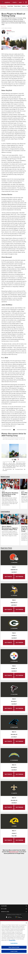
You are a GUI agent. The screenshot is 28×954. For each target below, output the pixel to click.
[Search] (23, 2)
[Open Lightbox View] (14, 457)
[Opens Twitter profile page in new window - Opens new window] (7, 33)
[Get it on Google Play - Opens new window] (18, 917)
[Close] (26, 922)
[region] (14, 937)
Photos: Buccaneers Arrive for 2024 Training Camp (14, 434)
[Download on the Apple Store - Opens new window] (8, 917)
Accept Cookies (14, 951)
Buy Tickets (8, 576)
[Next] (18, 459)
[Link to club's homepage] (2, 2)
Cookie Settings (14, 943)
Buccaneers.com (13, 851)
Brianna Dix (9, 30)
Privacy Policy (12, 940)
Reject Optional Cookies (14, 947)
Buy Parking (19, 576)
